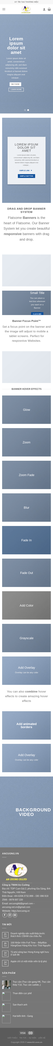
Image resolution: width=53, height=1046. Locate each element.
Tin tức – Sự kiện (27, 1038)
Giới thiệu (12, 1038)
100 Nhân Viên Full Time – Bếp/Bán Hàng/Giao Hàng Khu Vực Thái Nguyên (31, 944)
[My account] (44, 9)
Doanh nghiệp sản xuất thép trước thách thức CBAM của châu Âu (28, 934)
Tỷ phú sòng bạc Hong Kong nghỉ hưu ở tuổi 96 (30, 953)
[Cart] (49, 9)
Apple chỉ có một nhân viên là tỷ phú (29, 961)
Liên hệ (42, 1038)
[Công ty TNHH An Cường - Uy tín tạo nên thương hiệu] (26, 9)
